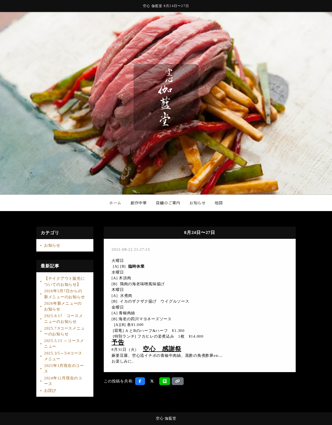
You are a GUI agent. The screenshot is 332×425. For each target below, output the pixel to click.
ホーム (115, 202)
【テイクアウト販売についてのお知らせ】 (64, 281)
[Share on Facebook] (140, 381)
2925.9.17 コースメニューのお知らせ (63, 319)
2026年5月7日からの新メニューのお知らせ (64, 294)
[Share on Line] (164, 381)
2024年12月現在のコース (63, 381)
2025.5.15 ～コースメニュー (64, 344)
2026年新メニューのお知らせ (63, 306)
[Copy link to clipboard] (178, 381)
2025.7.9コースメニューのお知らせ (64, 331)
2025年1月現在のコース (64, 369)
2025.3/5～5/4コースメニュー (63, 356)
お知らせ (197, 202)
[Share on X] (152, 381)
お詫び (50, 390)
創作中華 (138, 202)
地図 (219, 202)
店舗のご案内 (168, 202)
